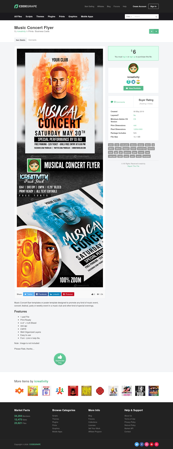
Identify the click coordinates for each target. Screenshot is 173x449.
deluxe (133, 145)
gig (116, 152)
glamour (127, 152)
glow (134, 152)
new (147, 152)
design (140, 145)
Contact (127, 431)
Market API (128, 428)
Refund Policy (130, 425)
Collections (92, 422)
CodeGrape (35, 444)
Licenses (91, 425)
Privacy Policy (130, 422)
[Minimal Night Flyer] (151, 31)
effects (118, 148)
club (116, 145)
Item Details (20, 40)
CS (134, 119)
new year (112, 156)
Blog (90, 415)
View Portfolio (134, 88)
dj (153, 145)
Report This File (133, 166)
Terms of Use (129, 419)
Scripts (55, 415)
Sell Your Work (94, 428)
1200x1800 (137, 129)
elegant (126, 148)
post (132, 156)
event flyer (142, 148)
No (134, 115)
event (133, 148)
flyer (110, 152)
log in (125, 56)
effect (111, 148)
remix (139, 156)
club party (124, 145)
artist (111, 145)
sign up (133, 56)
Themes (55, 419)
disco (148, 145)
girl (121, 152)
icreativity (21, 31)
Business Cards (42, 31)
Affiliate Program (95, 431)
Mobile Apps (57, 431)
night (120, 156)
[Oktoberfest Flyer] (156, 31)
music (141, 152)
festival (151, 148)
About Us (128, 415)
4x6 (134, 125)
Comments (32, 40)
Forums (91, 419)
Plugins (55, 422)
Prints (31, 31)
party (126, 156)
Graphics (56, 428)
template (146, 156)
